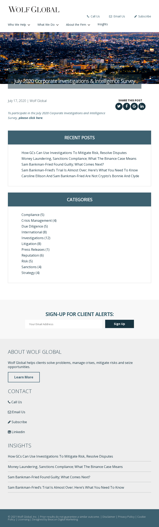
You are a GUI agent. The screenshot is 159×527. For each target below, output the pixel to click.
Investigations (33, 238)
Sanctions (29, 267)
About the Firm (76, 25)
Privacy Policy (126, 517)
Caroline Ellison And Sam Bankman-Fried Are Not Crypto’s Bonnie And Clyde (80, 176)
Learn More (23, 377)
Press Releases (33, 249)
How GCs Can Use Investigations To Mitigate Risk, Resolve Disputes (74, 152)
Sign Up (119, 324)
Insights (103, 24)
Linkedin (18, 432)
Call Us (95, 16)
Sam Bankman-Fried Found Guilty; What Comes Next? (63, 164)
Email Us (119, 16)
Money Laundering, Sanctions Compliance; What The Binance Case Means (79, 158)
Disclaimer (108, 517)
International (32, 232)
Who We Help (17, 25)
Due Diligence (32, 226)
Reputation (30, 255)
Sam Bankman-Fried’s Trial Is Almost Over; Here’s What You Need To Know (80, 170)
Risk (25, 261)
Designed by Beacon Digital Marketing (55, 519)
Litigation (29, 243)
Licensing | (25, 519)
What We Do (46, 25)
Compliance (31, 214)
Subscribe (144, 16)
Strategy (28, 272)
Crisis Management (37, 220)
